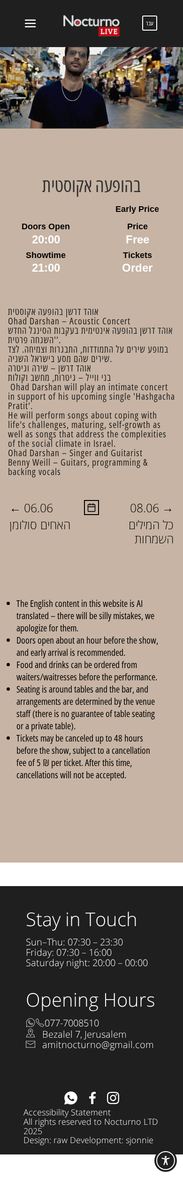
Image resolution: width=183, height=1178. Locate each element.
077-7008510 (72, 1023)
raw (60, 1140)
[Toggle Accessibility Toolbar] (165, 1160)
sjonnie (139, 1140)
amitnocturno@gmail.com (98, 1044)
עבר (149, 23)
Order (137, 267)
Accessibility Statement (67, 1112)
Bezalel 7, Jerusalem (84, 1034)
